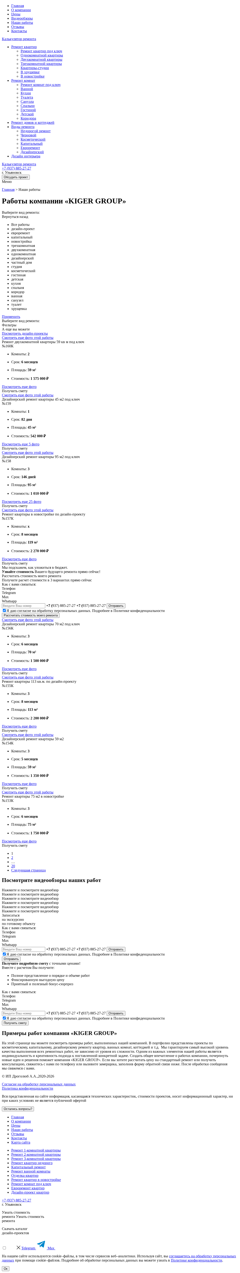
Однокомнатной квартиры (42, 55)
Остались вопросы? (18, 1109)
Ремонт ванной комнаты (30, 1171)
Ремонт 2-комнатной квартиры (36, 1154)
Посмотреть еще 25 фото (21, 502)
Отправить (116, 606)
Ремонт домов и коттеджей (32, 122)
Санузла (27, 101)
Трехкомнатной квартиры (41, 64)
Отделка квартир (24, 1175)
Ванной (27, 89)
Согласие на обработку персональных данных (39, 1084)
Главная (17, 6)
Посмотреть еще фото (19, 387)
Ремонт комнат (23, 80)
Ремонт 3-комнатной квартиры (36, 1159)
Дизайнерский (32, 152)
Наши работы (22, 23)
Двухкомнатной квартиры (41, 59)
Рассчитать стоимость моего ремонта (31, 615)
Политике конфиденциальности (139, 611)
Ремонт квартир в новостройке (36, 1180)
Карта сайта (20, 1142)
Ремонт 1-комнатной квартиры (36, 1150)
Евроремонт (30, 148)
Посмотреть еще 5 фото (20, 444)
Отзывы (17, 27)
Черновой (28, 135)
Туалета (27, 97)
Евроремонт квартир (28, 1188)
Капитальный (32, 144)
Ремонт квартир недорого (31, 1163)
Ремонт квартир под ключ (41, 51)
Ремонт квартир (24, 47)
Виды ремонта (22, 127)
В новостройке (33, 76)
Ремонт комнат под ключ (40, 85)
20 (13, 866)
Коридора (28, 118)
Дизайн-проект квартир (30, 1192)
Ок (6, 1268)
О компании (21, 10)
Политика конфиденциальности (27, 1088)
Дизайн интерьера (25, 156)
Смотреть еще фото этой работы (27, 338)
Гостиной (28, 110)
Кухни (26, 93)
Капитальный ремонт (28, 1167)
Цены (15, 14)
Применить (11, 317)
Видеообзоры (22, 18)
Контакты (19, 31)
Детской (27, 114)
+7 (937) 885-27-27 (16, 168)
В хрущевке (30, 72)
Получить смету (15, 1023)
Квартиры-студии (35, 68)
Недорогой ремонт (36, 131)
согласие (24, 611)
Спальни (28, 106)
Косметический (33, 139)
